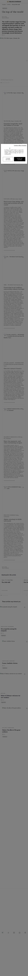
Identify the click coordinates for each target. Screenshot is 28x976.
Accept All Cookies (19, 159)
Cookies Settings (8, 159)
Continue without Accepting (20, 145)
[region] (14, 154)
